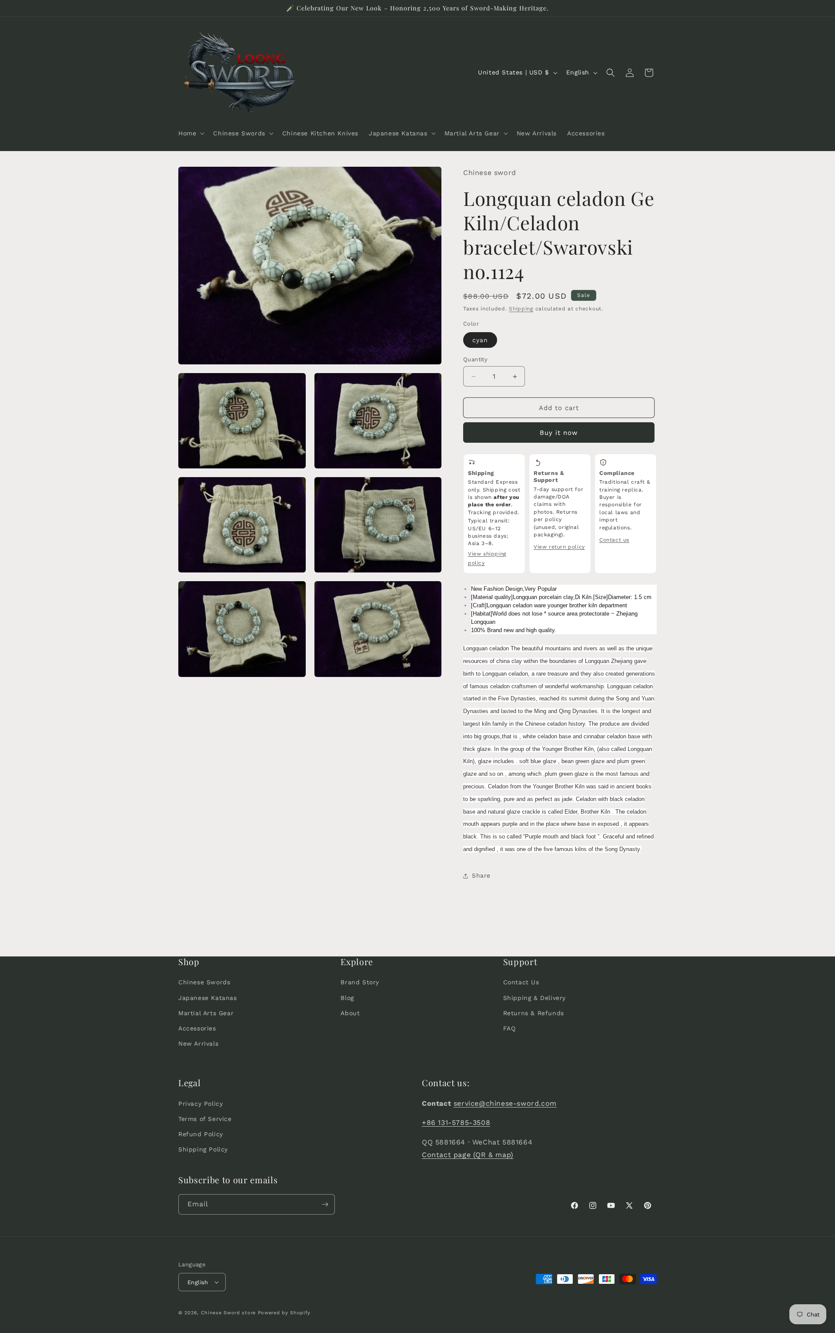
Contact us (614, 540)
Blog (347, 997)
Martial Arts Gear (206, 1013)
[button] (190, 133)
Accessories (197, 1028)
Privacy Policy (200, 1103)
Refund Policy (200, 1134)
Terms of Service (205, 1118)
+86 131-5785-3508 (456, 1122)
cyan (480, 340)
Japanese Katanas (207, 997)
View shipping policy (487, 558)
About (350, 1013)
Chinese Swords (204, 982)
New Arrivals (198, 1043)
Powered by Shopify (284, 1313)
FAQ (509, 1028)
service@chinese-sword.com (505, 1103)
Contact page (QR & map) (468, 1155)
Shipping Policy (203, 1149)
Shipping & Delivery (534, 997)
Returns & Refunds (533, 1013)
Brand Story (360, 982)
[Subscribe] (324, 1204)
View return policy (559, 547)
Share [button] (481, 875)
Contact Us (521, 982)
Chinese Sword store (228, 1313)
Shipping (521, 309)
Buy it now (559, 433)
